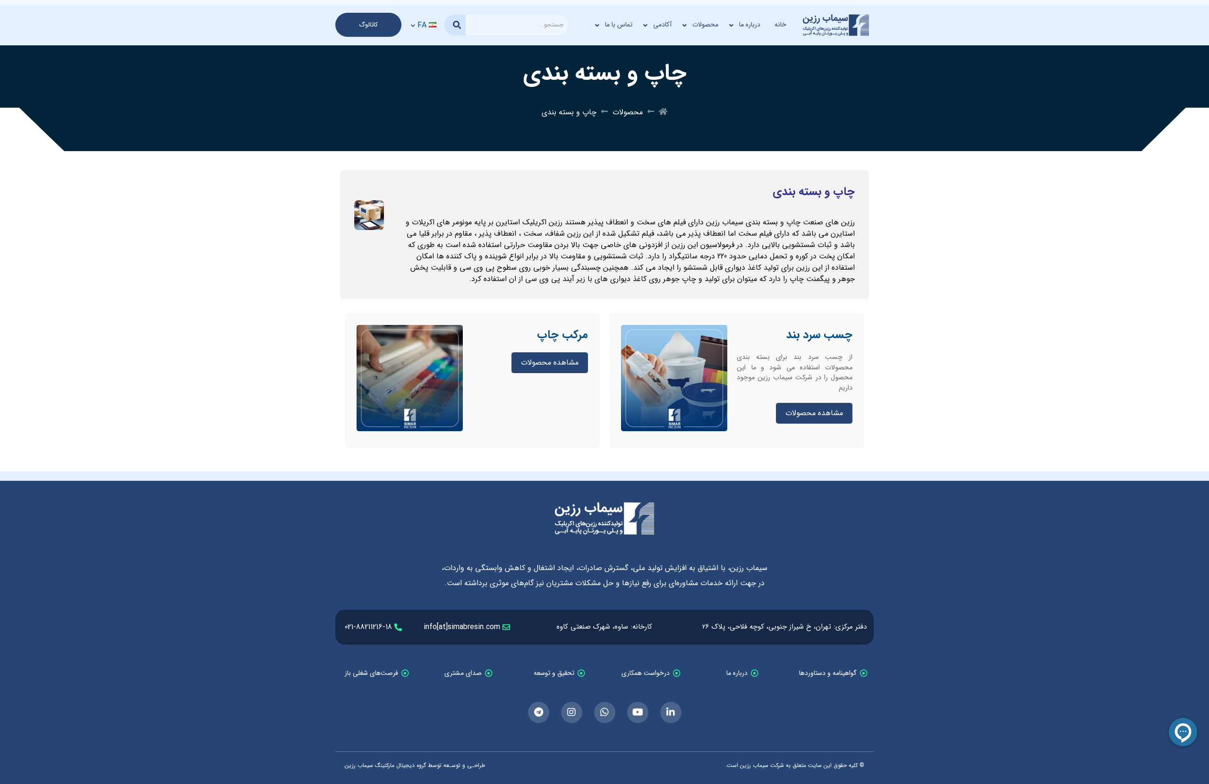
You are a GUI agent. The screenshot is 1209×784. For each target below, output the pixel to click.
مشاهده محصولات (814, 413)
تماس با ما (618, 24)
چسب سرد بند (819, 335)
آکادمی (662, 24)
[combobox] (517, 25)
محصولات (705, 24)
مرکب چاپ (562, 335)
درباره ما (749, 24)
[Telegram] (538, 712)
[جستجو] (455, 25)
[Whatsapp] (604, 712)
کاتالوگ (368, 25)
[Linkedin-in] (670, 712)
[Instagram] (571, 712)
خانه (780, 24)
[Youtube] (637, 712)
